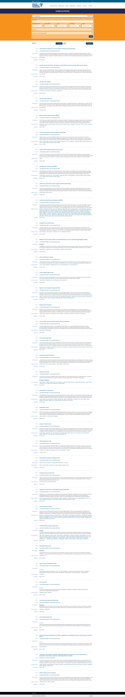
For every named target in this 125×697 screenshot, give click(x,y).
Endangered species (43, 592)
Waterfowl (64, 212)
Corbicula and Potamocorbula (50, 124)
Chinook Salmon (46, 141)
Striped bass (41, 124)
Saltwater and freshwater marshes (57, 214)
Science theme (47, 23)
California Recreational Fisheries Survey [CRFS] (50, 149)
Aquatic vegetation (45, 535)
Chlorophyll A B (66, 535)
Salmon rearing (72, 537)
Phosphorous (48, 537)
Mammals (78, 214)
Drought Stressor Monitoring (46, 223)
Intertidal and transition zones (49, 208)
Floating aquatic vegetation (44, 210)
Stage (84, 141)
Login (92, 1)
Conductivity (71, 313)
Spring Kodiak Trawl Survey (46, 390)
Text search (34, 19)
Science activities (53, 5)
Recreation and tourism (81, 296)
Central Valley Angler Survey (46, 272)
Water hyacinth (59, 124)
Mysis (66, 175)
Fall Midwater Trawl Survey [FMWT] (48, 166)
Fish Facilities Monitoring (45, 617)
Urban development (55, 498)
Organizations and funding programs (40, 33)
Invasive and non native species (51, 215)
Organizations (61, 5)
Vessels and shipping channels (68, 297)
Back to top (34, 693)
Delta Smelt (41, 90)
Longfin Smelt (59, 90)
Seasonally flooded (53, 210)
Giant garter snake (76, 212)
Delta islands (50, 499)
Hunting (40, 481)
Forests (77, 210)
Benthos (41, 141)
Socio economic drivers (73, 264)
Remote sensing (79, 664)
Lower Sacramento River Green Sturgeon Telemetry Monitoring (55, 183)
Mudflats (41, 208)
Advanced (35, 29)
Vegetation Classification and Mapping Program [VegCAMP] (54, 489)
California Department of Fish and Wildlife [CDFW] (49, 51)
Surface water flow (56, 249)
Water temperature (50, 142)
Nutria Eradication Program (46, 257)
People (66, 5)
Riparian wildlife (72, 210)
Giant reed (78, 124)
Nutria (69, 213)
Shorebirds (68, 212)
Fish (45, 90)
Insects (40, 213)
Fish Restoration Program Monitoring (48, 525)
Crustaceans (49, 213)
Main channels (67, 208)
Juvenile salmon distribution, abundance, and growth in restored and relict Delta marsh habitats (63, 65)
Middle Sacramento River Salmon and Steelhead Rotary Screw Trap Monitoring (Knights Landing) (63, 239)
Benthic (51, 535)
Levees (40, 264)
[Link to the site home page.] (37, 5)
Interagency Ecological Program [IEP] (47, 657)
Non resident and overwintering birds (65, 215)
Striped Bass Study (44, 407)
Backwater (77, 208)
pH (45, 537)
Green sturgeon (58, 141)
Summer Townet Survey (45, 424)
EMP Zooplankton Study (45, 441)
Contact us (85, 5)
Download (89, 43)
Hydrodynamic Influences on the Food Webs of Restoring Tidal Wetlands (57, 48)
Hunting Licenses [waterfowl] (46, 473)
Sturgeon (52, 681)
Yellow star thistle (84, 124)
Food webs (48, 90)
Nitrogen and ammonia (79, 536)
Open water (60, 210)
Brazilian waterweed (66, 124)
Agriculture (49, 498)
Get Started (79, 5)
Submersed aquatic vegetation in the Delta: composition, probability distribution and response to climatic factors (65, 635)
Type (58, 23)
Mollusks (44, 213)
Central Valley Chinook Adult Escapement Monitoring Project (54, 321)
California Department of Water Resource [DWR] (49, 675)
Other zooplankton (70, 141)
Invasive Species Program (45, 506)
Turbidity (44, 142)
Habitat (66, 214)
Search (90, 5)
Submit (91, 36)
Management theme (36, 23)
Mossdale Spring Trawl (45, 546)
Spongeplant (73, 124)
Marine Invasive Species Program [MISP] (49, 115)
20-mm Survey (43, 582)
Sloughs (72, 208)
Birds (81, 214)
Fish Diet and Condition (45, 81)
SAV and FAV (84, 664)
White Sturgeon (57, 142)
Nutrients (86, 536)
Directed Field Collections (45, 98)
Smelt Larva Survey (44, 371)
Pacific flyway (44, 211)
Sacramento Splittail (78, 141)
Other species (71, 214)
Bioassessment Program (45, 305)
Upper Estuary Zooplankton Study (47, 563)
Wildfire (61, 498)
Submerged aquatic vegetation (85, 208)
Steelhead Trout (89, 141)
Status (83, 23)
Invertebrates (53, 90)
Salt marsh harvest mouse (56, 212)
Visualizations (72, 5)
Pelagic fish (45, 212)
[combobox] (37, 26)
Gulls (72, 212)
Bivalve (54, 535)
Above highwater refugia (60, 208)
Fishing (40, 158)
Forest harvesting (42, 498)
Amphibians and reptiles (87, 214)
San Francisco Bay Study (45, 338)
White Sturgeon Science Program (47, 672)
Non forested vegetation (84, 210)
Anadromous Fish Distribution (46, 355)
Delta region (72, 23)
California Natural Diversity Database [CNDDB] (51, 200)
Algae (40, 535)
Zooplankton (64, 434)
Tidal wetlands (61, 538)
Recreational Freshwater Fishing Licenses (49, 458)
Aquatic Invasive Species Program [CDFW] (49, 288)
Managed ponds (66, 210)
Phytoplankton (54, 537)
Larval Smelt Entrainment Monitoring (48, 600)
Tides (40, 142)
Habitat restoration (52, 536)
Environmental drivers (64, 264)
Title (64, 43)
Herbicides (61, 664)
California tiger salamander (86, 212)
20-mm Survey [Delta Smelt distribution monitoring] (52, 132)
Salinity (40, 313)
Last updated (59, 43)
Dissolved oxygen (42, 231)
